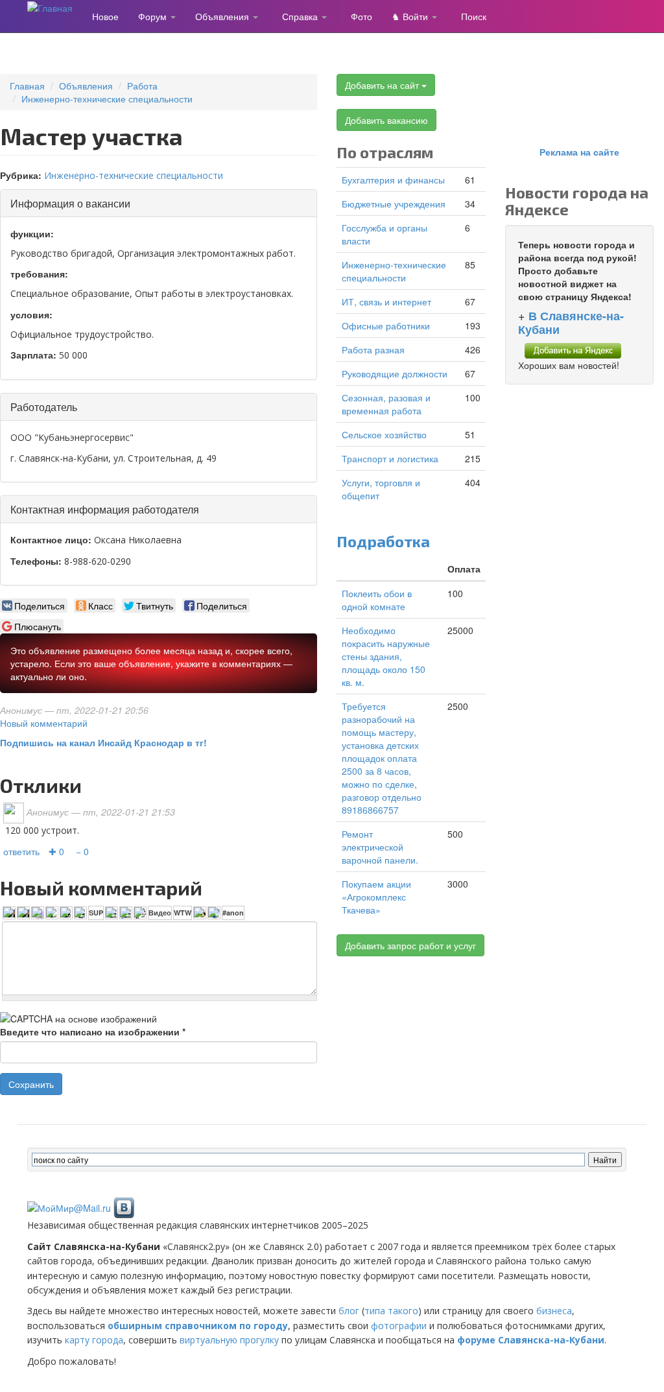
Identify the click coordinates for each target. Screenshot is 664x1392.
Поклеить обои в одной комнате (377, 600)
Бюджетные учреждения (393, 203)
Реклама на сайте (579, 151)
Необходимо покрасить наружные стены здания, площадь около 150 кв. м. (386, 656)
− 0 (82, 851)
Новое (105, 16)
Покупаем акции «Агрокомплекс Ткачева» (376, 896)
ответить (21, 851)
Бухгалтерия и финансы (393, 179)
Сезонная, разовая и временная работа (386, 404)
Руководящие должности (394, 373)
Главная (27, 85)
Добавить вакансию (386, 119)
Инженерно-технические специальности (107, 98)
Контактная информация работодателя (104, 509)
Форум (153, 16)
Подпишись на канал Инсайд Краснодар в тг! (103, 742)
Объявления (223, 16)
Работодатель (43, 406)
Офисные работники (386, 325)
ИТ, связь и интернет (386, 301)
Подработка (383, 541)
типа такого (391, 1310)
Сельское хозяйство (384, 434)
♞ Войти (411, 16)
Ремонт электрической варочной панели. (380, 846)
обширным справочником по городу (198, 1325)
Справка (301, 16)
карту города (94, 1340)
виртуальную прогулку (229, 1340)
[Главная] (54, 7)
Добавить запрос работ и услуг (410, 945)
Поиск (473, 16)
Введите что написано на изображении (92, 1031)
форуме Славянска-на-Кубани (530, 1340)
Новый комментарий (44, 722)
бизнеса (554, 1310)
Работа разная (373, 349)
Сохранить (31, 1084)
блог (348, 1310)
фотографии (399, 1325)
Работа (142, 85)
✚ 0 (56, 851)
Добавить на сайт (383, 84)
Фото (361, 16)
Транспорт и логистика (390, 458)
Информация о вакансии (70, 203)
